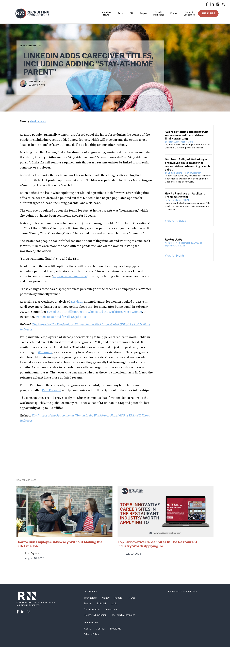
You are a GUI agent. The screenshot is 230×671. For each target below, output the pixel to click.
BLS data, (77, 302)
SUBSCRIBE (208, 13)
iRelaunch (45, 352)
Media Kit (115, 628)
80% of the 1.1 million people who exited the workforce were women (94, 312)
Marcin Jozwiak (38, 121)
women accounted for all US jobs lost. (62, 317)
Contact (100, 628)
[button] (223, 4)
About (87, 628)
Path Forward (51, 390)
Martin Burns (37, 81)
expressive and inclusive (70, 276)
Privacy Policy (91, 634)
